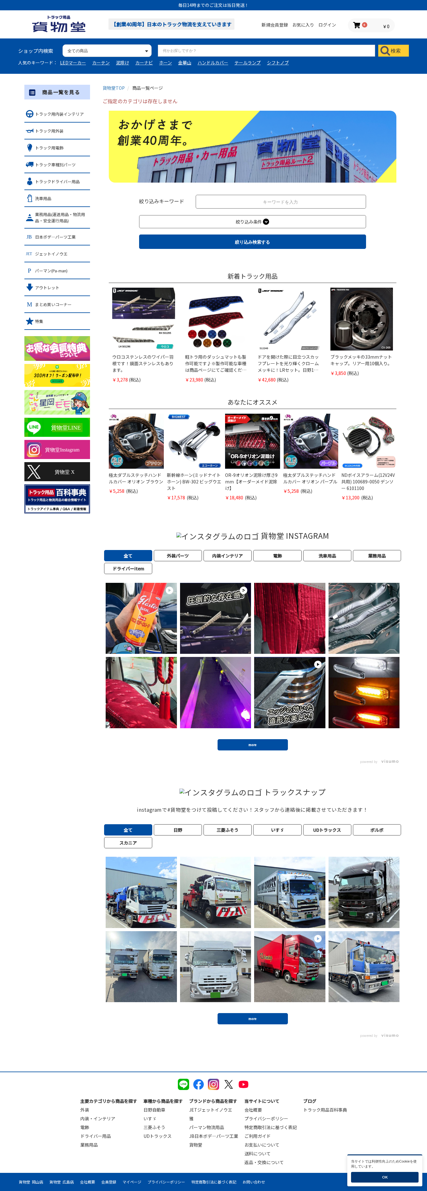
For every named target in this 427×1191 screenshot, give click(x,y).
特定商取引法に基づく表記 (270, 1127)
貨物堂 (195, 1145)
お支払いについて (261, 1145)
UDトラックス (157, 1136)
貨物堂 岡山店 (31, 1181)
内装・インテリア (97, 1118)
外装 (84, 1110)
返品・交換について (264, 1162)
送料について (257, 1153)
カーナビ (144, 62)
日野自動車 (154, 1110)
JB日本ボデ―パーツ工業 (213, 1136)
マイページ (132, 1181)
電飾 (84, 1127)
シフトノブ (278, 62)
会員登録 (108, 1181)
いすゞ (150, 1118)
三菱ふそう (154, 1127)
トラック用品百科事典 (325, 1110)
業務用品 (89, 1145)
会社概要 (253, 1110)
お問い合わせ (254, 1181)
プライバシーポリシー (266, 1118)
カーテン (101, 62)
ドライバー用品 (95, 1136)
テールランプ (247, 62)
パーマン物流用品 (206, 1127)
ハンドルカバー (213, 62)
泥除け (122, 62)
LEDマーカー (73, 62)
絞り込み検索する (252, 242)
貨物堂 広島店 (61, 1181)
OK (385, 1177)
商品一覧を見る (61, 92)
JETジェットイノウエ (210, 1110)
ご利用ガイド (257, 1136)
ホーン (165, 62)
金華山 (184, 62)
